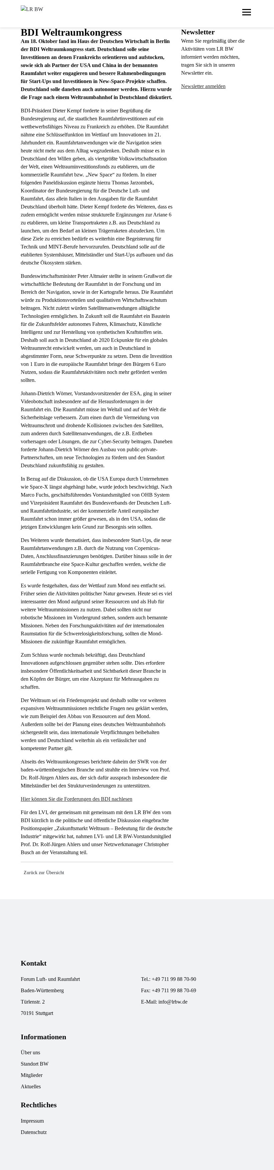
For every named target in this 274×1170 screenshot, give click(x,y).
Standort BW (34, 1064)
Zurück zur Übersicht (44, 872)
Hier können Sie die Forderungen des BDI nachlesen (76, 799)
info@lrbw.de (172, 1002)
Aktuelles (31, 1086)
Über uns (30, 1052)
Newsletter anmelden (203, 86)
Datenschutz (34, 1132)
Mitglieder (31, 1075)
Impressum (32, 1121)
